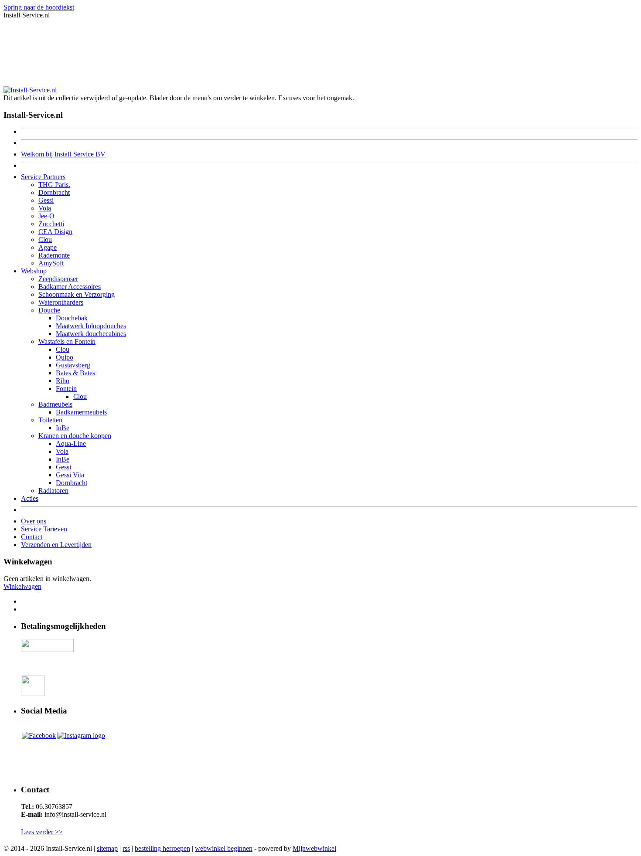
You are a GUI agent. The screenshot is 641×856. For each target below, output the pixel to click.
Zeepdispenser (58, 278)
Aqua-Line (71, 443)
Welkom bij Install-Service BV (63, 154)
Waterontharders (60, 302)
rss (126, 848)
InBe (62, 427)
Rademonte (54, 255)
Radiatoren (53, 490)
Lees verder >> (42, 832)
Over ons (33, 521)
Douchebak (72, 318)
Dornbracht (54, 192)
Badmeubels (55, 404)
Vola (44, 208)
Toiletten (50, 420)
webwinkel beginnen (223, 848)
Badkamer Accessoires (69, 286)
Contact (31, 536)
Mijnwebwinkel (314, 848)
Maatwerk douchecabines (91, 333)
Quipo (64, 357)
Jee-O (46, 216)
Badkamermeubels (81, 412)
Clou (45, 239)
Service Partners (43, 176)
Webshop (34, 271)
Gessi (46, 200)
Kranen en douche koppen (74, 435)
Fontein (66, 388)
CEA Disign (55, 231)
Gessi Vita (70, 475)
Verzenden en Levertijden (56, 544)
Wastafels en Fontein (66, 341)
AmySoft (51, 263)
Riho (62, 380)
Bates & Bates (75, 373)
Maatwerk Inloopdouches (91, 325)
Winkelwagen (22, 586)
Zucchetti (51, 224)
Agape (47, 247)
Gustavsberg (73, 365)
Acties (29, 498)
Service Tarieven (44, 529)
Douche (49, 310)
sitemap (107, 848)
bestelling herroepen (162, 848)
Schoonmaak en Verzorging (76, 294)
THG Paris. (54, 184)
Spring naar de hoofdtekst (38, 7)
